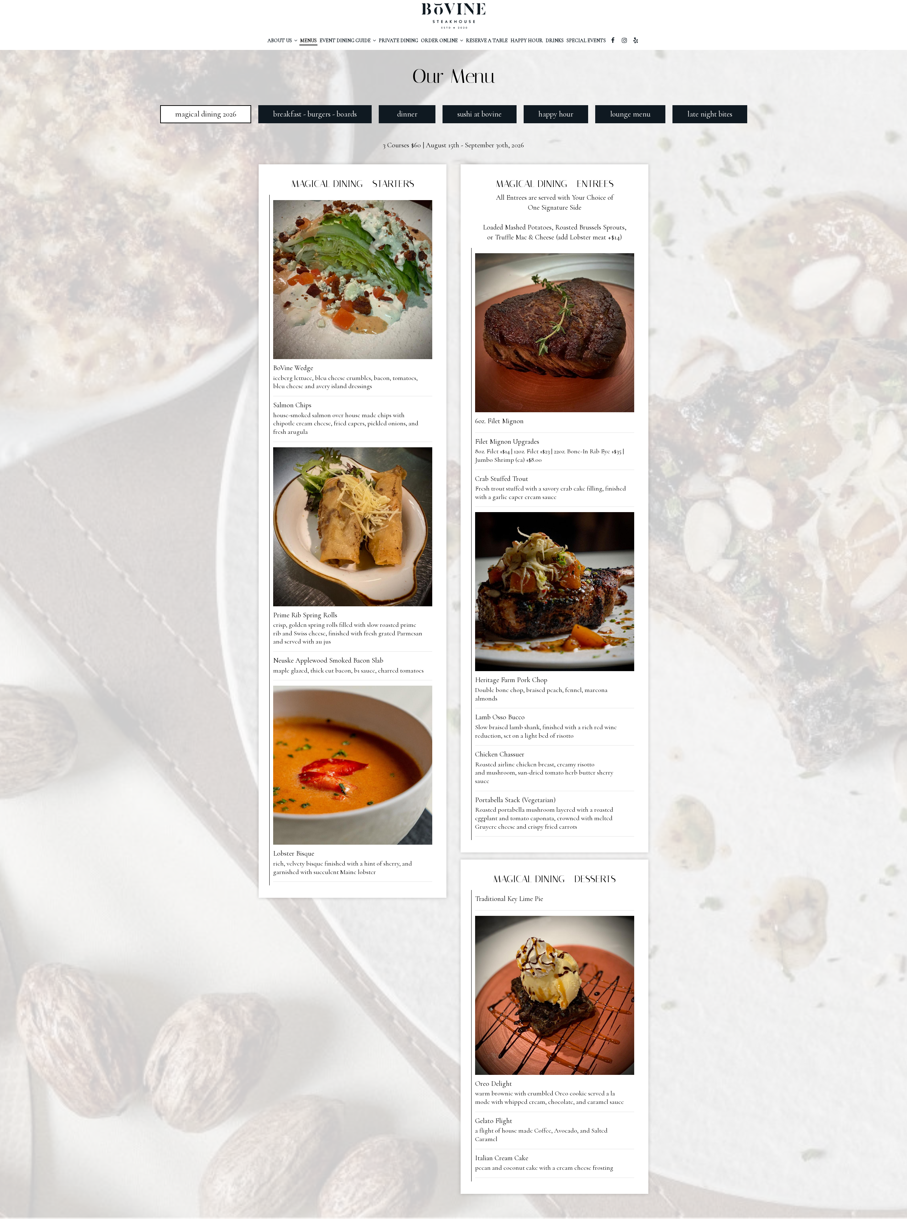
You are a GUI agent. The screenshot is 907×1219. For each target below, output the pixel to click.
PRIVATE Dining (398, 41)
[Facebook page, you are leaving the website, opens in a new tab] (613, 40)
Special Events (586, 41)
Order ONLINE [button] (440, 41)
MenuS (308, 41)
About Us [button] (280, 41)
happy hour (527, 41)
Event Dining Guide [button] (346, 41)
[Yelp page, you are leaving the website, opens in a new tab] (635, 40)
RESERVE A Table (487, 41)
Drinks (555, 41)
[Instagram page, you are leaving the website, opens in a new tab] (624, 40)
